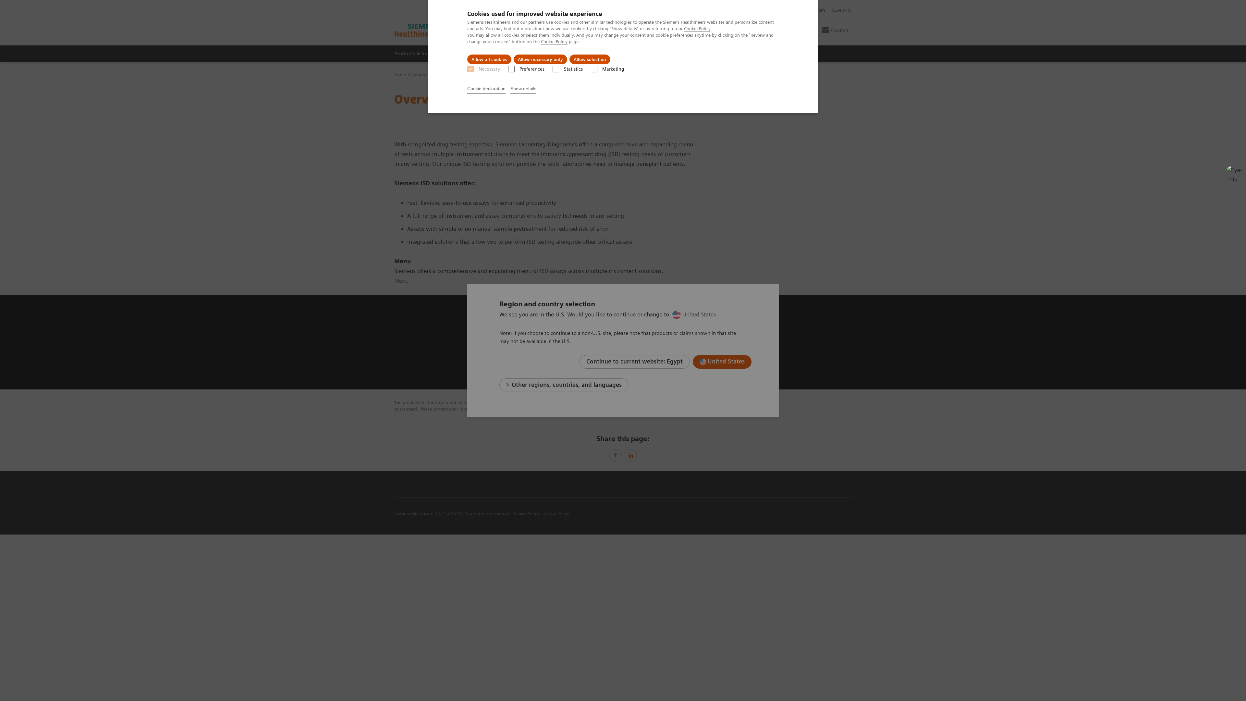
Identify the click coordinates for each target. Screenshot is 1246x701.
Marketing (613, 69)
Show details (523, 88)
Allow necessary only (540, 59)
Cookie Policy (697, 28)
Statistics (573, 69)
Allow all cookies (489, 59)
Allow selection (590, 59)
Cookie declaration (486, 88)
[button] (1234, 173)
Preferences (531, 69)
